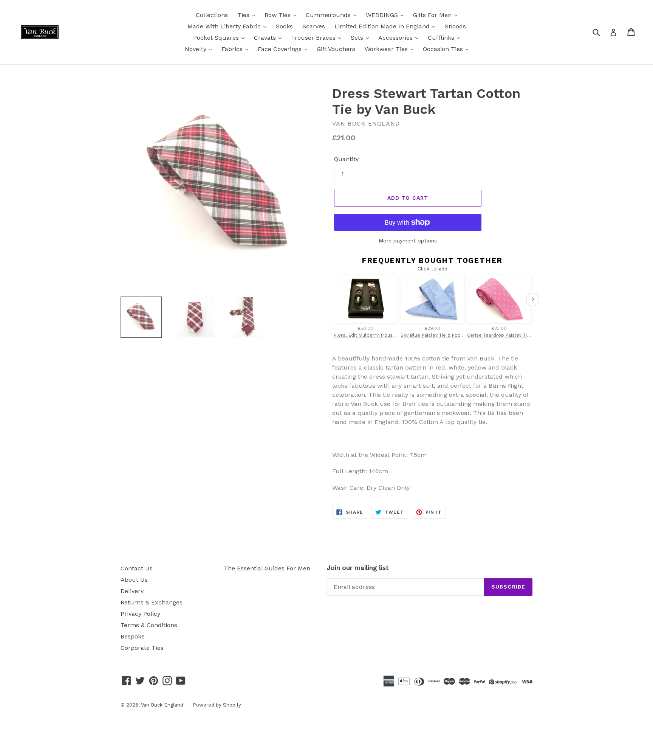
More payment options (408, 241)
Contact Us (137, 568)
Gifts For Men (433, 15)
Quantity (346, 159)
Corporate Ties (142, 647)
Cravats (266, 37)
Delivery (132, 591)
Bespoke (133, 636)
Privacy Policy (140, 613)
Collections (212, 15)
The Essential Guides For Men (267, 568)
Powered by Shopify (217, 705)
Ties (244, 15)
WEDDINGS (383, 15)
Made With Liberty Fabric (225, 26)
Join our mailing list (357, 568)
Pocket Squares (217, 37)
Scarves (313, 26)
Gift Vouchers (336, 49)
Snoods (455, 26)
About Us (134, 579)
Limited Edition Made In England (383, 26)
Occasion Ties (444, 49)
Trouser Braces (314, 37)
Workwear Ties (387, 49)
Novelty (196, 49)
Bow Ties (278, 15)
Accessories (396, 37)
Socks (284, 26)
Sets (358, 37)
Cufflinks (442, 37)
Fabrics (232, 49)
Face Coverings (280, 49)
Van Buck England (162, 705)
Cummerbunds (329, 15)
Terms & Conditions (149, 625)
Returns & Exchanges (152, 602)
